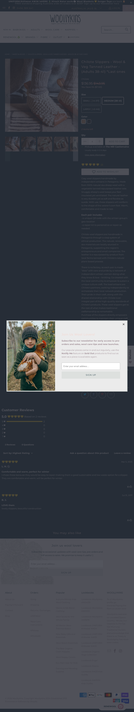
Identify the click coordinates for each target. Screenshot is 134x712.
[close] (124, 324)
